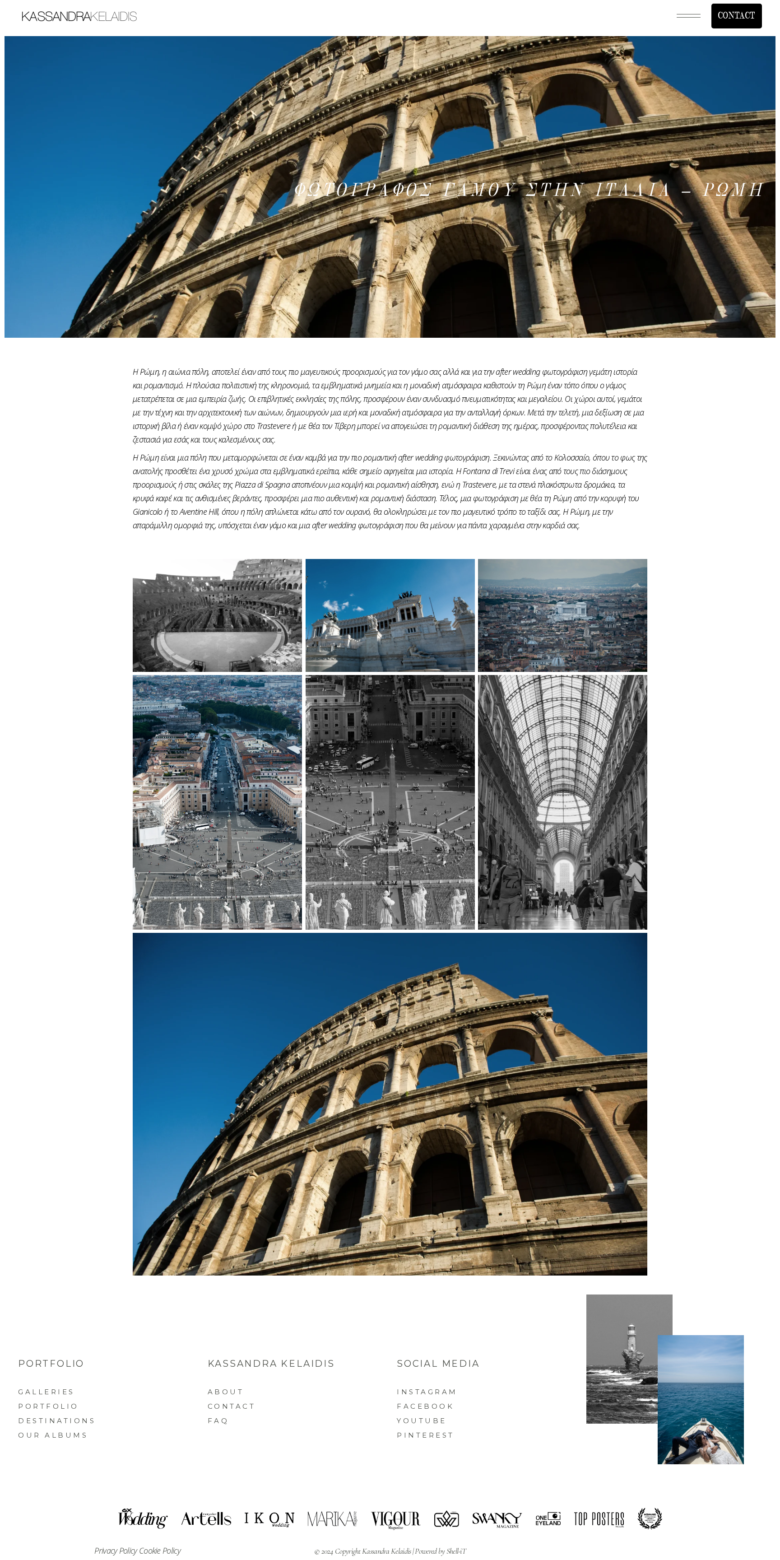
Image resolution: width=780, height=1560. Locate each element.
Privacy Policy (116, 1550)
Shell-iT (456, 1551)
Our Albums (53, 1435)
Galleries (46, 1392)
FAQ (218, 1420)
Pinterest (426, 1435)
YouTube (422, 1420)
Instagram (427, 1392)
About (226, 1392)
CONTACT (736, 16)
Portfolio (48, 1406)
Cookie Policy (160, 1550)
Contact (232, 1406)
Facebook (425, 1406)
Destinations (57, 1420)
